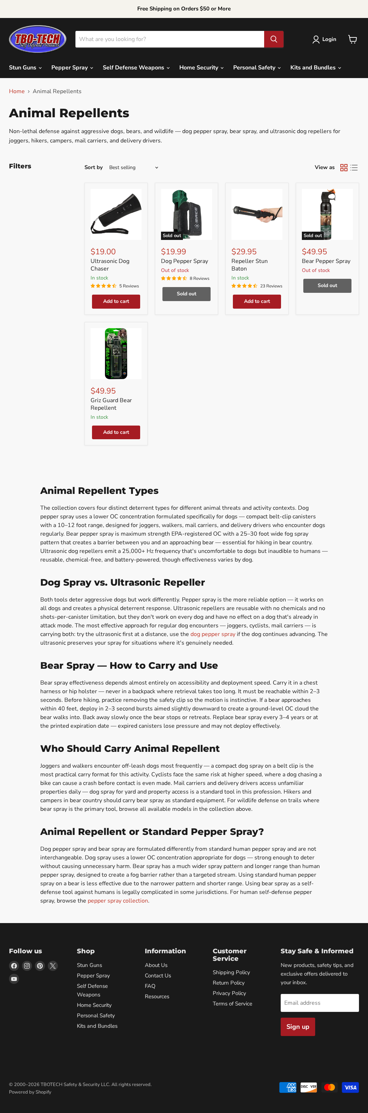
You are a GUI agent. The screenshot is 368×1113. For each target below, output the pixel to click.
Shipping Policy (231, 972)
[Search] (274, 39)
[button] (325, 39)
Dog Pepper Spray (184, 261)
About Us (156, 965)
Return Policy (229, 982)
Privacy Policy (229, 993)
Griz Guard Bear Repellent (111, 404)
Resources (157, 996)
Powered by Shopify (30, 1092)
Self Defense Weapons (134, 68)
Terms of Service (232, 1003)
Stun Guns (23, 68)
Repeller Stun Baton (249, 265)
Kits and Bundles (313, 68)
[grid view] (344, 168)
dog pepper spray (212, 634)
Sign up (297, 1026)
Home (17, 91)
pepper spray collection (118, 901)
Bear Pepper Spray (326, 261)
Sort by (93, 167)
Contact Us (158, 975)
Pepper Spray (70, 68)
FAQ (150, 986)
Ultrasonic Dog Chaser (110, 265)
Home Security (199, 68)
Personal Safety (255, 68)
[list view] (354, 168)
